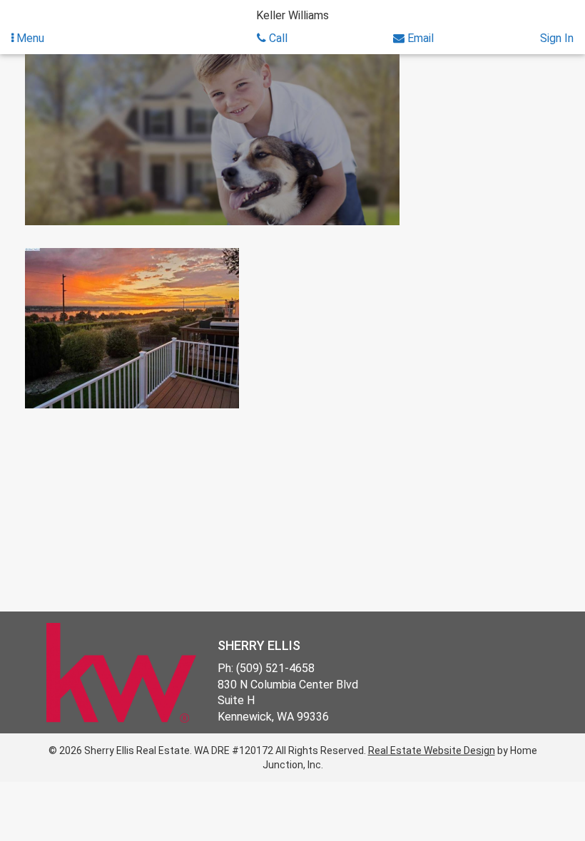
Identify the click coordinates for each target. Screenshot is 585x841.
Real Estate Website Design (431, 750)
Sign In (557, 38)
